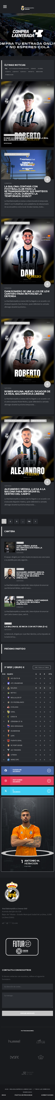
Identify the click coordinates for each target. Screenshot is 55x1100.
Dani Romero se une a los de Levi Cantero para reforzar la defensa (26, 294)
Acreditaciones (47, 1095)
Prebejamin (9, 74)
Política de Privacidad (23, 1095)
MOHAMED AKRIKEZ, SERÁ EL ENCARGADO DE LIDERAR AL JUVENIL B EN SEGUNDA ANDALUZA (30, 575)
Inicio (4, 1095)
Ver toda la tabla (42, 667)
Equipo (10, 674)
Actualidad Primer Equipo (19, 68)
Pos (3, 674)
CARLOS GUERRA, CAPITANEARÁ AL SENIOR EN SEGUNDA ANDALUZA (32, 602)
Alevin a (23, 71)
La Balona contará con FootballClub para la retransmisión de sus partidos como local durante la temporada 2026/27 (26, 191)
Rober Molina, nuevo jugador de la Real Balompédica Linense (27, 392)
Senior (33, 68)
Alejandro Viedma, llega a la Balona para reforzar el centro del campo (24, 491)
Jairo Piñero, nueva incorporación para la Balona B (29, 548)
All (6, 68)
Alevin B (15, 71)
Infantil (31, 71)
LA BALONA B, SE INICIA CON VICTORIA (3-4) (25, 626)
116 (29, 521)
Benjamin (39, 71)
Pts (50, 674)
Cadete (8, 71)
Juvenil (40, 68)
